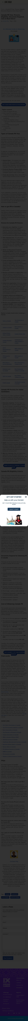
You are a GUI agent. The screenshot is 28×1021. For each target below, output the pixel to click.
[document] (14, 510)
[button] (26, 496)
